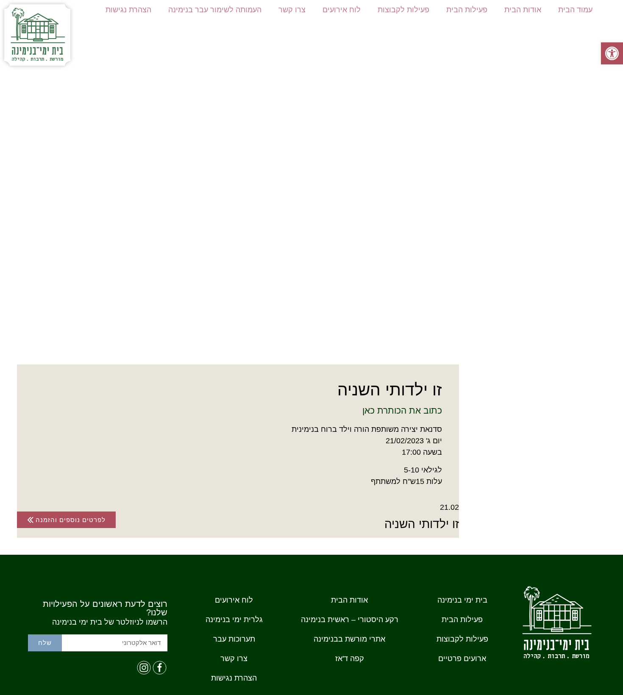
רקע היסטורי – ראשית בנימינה (349, 619)
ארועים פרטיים (462, 658)
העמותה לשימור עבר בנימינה (214, 10)
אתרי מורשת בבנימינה (349, 639)
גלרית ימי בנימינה (234, 619)
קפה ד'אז (349, 658)
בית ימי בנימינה (462, 600)
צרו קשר (292, 10)
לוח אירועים (342, 10)
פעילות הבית (466, 10)
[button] (612, 53)
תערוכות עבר (234, 639)
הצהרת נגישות (128, 10)
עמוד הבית (575, 10)
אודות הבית (522, 10)
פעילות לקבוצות (403, 10)
